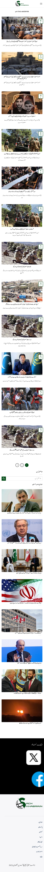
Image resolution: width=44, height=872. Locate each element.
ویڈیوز (41, 857)
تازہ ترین (40, 822)
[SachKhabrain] (22, 4)
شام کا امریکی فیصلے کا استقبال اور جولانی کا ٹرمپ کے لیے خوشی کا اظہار (27, 693)
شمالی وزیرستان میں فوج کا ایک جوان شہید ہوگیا (22, 229)
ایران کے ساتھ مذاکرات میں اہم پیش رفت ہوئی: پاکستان (28, 573)
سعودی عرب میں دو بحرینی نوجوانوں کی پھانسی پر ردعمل (22, 116)
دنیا (41, 837)
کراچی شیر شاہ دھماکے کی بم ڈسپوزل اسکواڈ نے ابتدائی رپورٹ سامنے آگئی (22, 304)
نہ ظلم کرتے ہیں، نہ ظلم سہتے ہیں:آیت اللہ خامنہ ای (22, 192)
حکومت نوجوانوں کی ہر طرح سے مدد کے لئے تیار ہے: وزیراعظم (22, 377)
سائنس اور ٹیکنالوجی (37, 847)
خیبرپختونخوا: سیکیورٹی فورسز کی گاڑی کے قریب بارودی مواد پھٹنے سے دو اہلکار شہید (22, 154)
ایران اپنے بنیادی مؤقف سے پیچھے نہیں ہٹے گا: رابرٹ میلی (29, 663)
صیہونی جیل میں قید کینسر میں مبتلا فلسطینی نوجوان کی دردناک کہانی (22, 42)
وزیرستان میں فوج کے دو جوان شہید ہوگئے (22, 340)
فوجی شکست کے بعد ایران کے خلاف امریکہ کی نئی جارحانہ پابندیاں (25, 603)
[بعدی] (17, 465)
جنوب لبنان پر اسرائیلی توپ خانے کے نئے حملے (30, 723)
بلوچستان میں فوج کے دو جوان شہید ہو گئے (22, 267)
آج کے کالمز (39, 842)
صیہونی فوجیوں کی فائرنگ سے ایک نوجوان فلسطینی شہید (22, 412)
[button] (41, 3)
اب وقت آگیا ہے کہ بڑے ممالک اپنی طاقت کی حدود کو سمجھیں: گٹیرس (24, 543)
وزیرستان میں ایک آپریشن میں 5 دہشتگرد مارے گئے (22, 450)
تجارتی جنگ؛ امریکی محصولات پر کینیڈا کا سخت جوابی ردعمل (28, 633)
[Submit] (4, 479)
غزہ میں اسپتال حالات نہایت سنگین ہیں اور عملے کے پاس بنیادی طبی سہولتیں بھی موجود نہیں (22, 78)
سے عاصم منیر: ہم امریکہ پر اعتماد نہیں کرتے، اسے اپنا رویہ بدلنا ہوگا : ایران (24, 513)
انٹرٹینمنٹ (39, 852)
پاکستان (40, 827)
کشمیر (40, 832)
